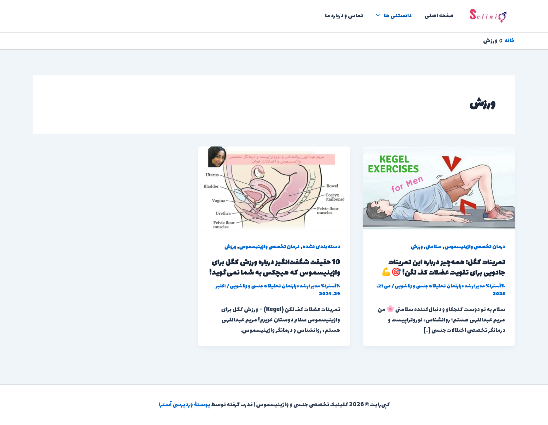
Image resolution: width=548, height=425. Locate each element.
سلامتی (434, 246)
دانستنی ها (398, 16)
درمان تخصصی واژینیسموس (474, 246)
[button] (380, 16)
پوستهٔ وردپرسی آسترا (184, 405)
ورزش (417, 246)
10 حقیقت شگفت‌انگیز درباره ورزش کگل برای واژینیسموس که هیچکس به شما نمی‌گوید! (274, 267)
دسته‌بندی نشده (321, 246)
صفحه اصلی (439, 16)
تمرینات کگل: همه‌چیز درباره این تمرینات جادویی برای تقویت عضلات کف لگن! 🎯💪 (443, 267)
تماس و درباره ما (344, 16)
